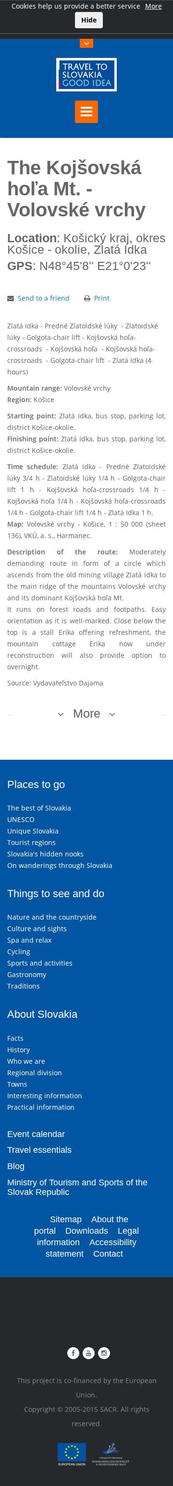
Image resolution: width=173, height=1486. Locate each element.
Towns (17, 1084)
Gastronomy (26, 974)
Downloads (86, 1231)
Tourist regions (31, 842)
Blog (16, 1166)
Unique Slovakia (33, 830)
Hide (89, 19)
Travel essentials (39, 1150)
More (153, 6)
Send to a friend (44, 298)
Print (102, 298)
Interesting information (44, 1095)
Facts (15, 1038)
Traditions (23, 986)
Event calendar (36, 1134)
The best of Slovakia (39, 807)
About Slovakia (42, 1014)
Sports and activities (40, 963)
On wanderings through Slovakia (59, 865)
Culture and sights (37, 928)
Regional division (34, 1072)
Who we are (26, 1061)
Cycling (18, 951)
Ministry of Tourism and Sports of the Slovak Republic (77, 1187)
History (18, 1049)
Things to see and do (55, 894)
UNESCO (21, 819)
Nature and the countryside (52, 917)
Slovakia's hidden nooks (45, 853)
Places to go (36, 784)
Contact (108, 1254)
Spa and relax (29, 940)
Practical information (40, 1107)
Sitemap (66, 1219)
